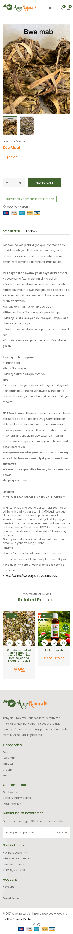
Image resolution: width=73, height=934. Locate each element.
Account (8, 887)
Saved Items (11, 898)
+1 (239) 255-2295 (14, 870)
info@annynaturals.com (18, 858)
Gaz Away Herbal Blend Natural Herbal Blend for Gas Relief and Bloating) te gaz (19, 655)
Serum (7, 775)
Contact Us (10, 792)
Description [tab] (11, 231)
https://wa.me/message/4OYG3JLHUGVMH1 (31, 576)
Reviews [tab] (31, 231)
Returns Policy (12, 804)
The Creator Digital (19, 919)
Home (6, 142)
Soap (6, 752)
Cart (6, 892)
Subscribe (60, 832)
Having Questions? (15, 853)
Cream (7, 770)
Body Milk (9, 758)
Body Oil (8, 764)
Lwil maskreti (54, 650)
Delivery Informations (17, 798)
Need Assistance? (14, 864)
